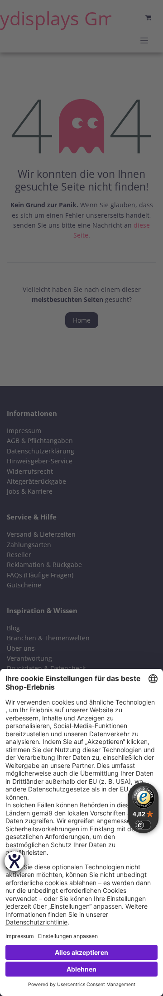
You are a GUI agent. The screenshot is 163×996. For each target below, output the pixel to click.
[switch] (143, 825)
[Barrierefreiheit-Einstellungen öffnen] (14, 861)
